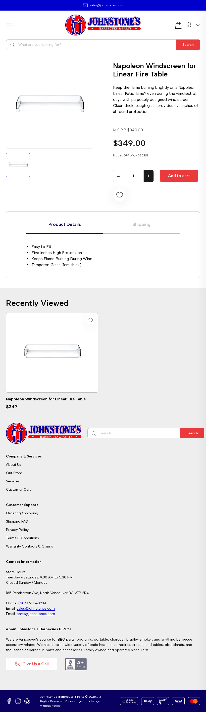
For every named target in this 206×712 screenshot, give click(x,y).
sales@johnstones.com (106, 5)
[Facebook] (9, 701)
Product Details (64, 224)
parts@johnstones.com (36, 614)
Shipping (141, 224)
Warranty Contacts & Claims (29, 546)
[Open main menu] (33, 25)
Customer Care (19, 489)
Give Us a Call (35, 663)
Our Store (14, 473)
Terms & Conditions (22, 538)
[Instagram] (18, 701)
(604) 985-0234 (32, 603)
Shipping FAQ (17, 521)
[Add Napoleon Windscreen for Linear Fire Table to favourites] (119, 194)
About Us (13, 465)
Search (188, 45)
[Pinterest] (27, 701)
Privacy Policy (17, 530)
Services (13, 481)
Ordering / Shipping (22, 513)
